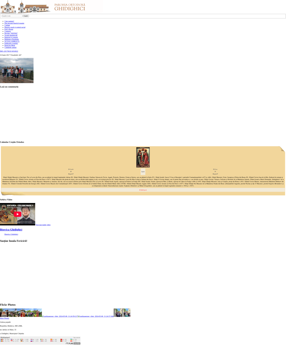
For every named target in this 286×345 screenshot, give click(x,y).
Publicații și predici (11, 43)
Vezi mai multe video (43, 225)
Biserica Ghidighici (11, 229)
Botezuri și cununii (11, 37)
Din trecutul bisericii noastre (14, 23)
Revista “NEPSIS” (11, 33)
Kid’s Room (8, 29)
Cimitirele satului (10, 47)
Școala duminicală (10, 35)
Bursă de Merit (9, 45)
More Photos (4, 318)
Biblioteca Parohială (11, 39)
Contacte (7, 31)
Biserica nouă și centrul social (14, 27)
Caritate (7, 25)
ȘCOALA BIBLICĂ (11, 41)
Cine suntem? (9, 21)
